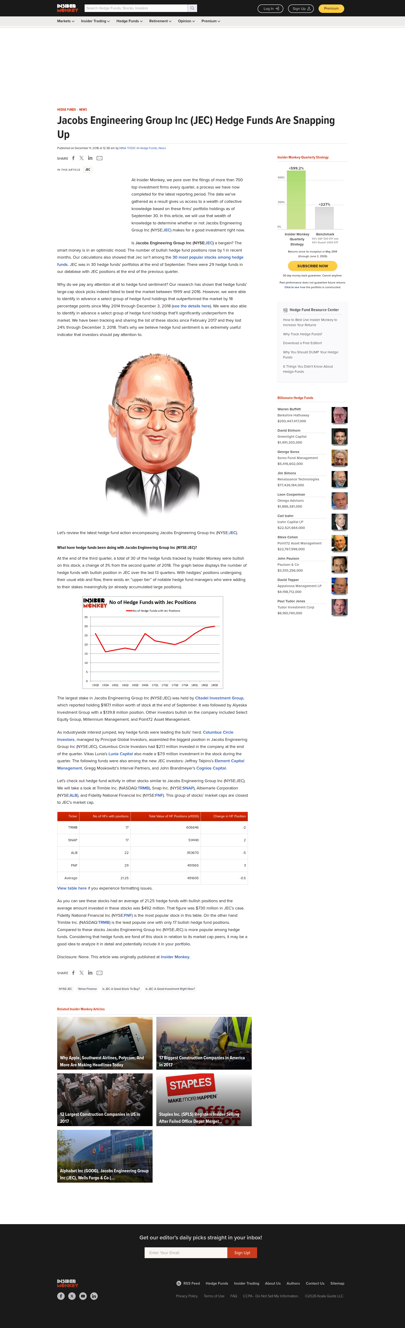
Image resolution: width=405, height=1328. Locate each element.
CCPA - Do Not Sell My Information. (271, 1296)
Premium (331, 8)
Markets (64, 21)
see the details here (191, 306)
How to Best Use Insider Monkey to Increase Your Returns (310, 322)
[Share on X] (82, 158)
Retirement (159, 21)
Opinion (185, 21)
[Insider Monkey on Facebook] (62, 1296)
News (83, 109)
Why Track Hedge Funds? (302, 334)
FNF (159, 795)
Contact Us (315, 1283)
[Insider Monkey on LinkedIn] (95, 1296)
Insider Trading (94, 21)
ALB (73, 795)
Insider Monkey (175, 957)
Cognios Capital (211, 768)
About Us (273, 1283)
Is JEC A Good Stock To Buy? (121, 989)
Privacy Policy (187, 1296)
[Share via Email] (99, 158)
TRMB (143, 788)
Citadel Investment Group (219, 698)
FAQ (233, 1296)
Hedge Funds (128, 21)
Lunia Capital (121, 754)
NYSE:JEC (65, 989)
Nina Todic (128, 148)
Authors (293, 1283)
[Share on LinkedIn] (90, 158)
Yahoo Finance (87, 989)
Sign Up (299, 8)
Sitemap (337, 1283)
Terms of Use (214, 1296)
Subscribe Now (312, 266)
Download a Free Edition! (302, 343)
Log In (269, 8)
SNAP (188, 788)
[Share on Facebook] (74, 158)
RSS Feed (192, 1283)
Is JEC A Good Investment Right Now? (170, 989)
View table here (72, 888)
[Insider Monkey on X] (73, 1296)
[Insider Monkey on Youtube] (84, 1296)
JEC (166, 230)
